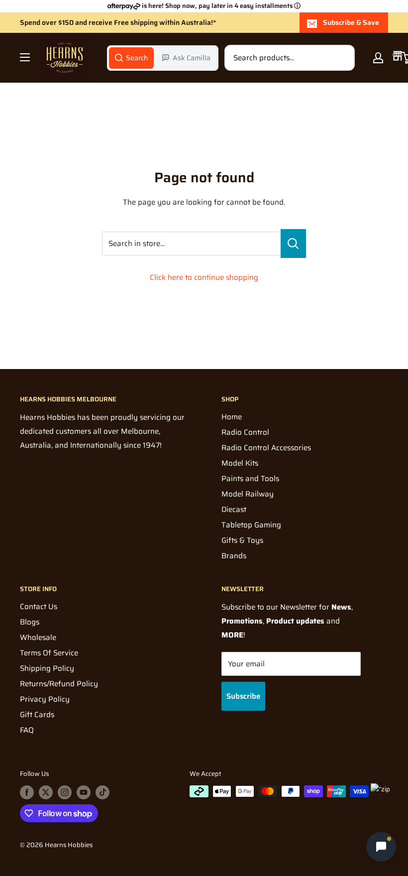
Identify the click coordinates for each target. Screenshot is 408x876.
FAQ (27, 730)
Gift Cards (37, 715)
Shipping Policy (47, 668)
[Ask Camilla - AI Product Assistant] (381, 847)
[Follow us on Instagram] (65, 792)
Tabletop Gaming (251, 525)
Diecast (233, 509)
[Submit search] (342, 58)
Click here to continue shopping (204, 277)
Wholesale (38, 637)
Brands (233, 556)
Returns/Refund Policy (59, 684)
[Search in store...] (293, 243)
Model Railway (247, 494)
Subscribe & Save (351, 22)
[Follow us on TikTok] (102, 792)
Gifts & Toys (242, 540)
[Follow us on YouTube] (84, 792)
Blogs (29, 622)
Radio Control (245, 432)
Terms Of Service (49, 653)
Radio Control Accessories (266, 448)
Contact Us (38, 607)
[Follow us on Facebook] (27, 792)
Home (231, 417)
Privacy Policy (45, 699)
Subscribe (243, 696)
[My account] (378, 57)
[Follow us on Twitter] (46, 792)
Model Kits (239, 463)
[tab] (131, 57)
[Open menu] (25, 57)
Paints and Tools (250, 479)
